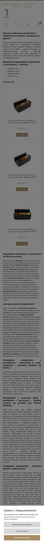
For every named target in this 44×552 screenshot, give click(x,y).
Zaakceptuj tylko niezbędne (22, 525)
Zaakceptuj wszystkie (22, 538)
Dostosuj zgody (22, 531)
